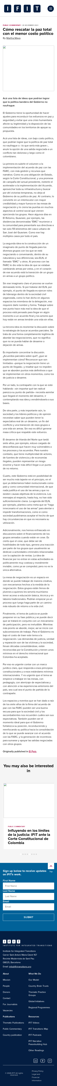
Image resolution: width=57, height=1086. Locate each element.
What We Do (34, 973)
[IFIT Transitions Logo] (24, 8)
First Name (9, 880)
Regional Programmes (39, 1007)
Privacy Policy (37, 1071)
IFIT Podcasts (34, 1035)
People (6, 986)
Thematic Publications (13, 1022)
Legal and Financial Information (36, 1077)
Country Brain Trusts (38, 986)
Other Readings (36, 1050)
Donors (6, 992)
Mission (6, 980)
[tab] (21, 854)
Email (6, 901)
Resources (33, 1016)
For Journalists (10, 1004)
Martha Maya (13, 38)
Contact (6, 998)
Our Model (33, 980)
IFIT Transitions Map (38, 1029)
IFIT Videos (33, 1022)
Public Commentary (12, 1029)
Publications (9, 1016)
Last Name (9, 891)
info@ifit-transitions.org (20, 966)
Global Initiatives (36, 1001)
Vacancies (8, 1010)
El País (32, 751)
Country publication (12, 1035)
